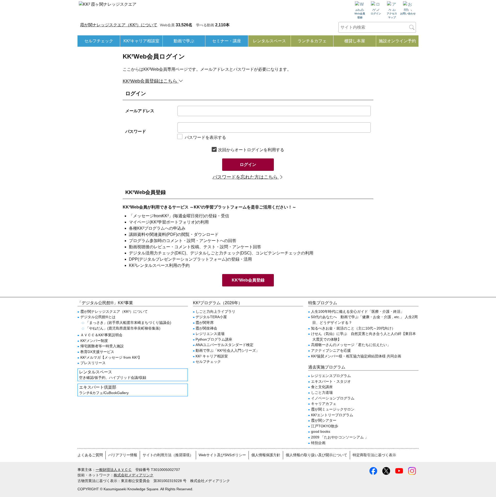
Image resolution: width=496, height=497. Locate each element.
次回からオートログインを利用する (251, 150)
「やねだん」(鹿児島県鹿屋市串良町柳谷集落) (123, 328)
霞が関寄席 (205, 322)
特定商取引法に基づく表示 (374, 455)
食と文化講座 (322, 387)
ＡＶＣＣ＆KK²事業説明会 (101, 335)
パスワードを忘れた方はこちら (246, 177)
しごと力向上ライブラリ (215, 311)
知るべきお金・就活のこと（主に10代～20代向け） (353, 328)
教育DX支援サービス (97, 352)
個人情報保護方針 (265, 455)
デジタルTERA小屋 (211, 317)
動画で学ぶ (184, 41)
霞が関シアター (323, 420)
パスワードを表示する (205, 137)
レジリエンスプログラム (331, 376)
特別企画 (318, 443)
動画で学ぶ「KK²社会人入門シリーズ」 (227, 350)
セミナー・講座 (226, 41)
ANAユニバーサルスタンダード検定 (224, 345)
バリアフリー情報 (122, 455)
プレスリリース (93, 363)
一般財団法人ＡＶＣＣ (114, 470)
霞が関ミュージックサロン (332, 409)
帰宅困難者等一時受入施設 (102, 346)
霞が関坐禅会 (206, 328)
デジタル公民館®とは (97, 317)
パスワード (135, 131)
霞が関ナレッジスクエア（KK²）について (118, 25)
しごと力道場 (322, 392)
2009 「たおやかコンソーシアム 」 (339, 437)
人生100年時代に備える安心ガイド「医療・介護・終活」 (357, 311)
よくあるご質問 (90, 455)
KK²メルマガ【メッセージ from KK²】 (111, 357)
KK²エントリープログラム (332, 415)
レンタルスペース (269, 41)
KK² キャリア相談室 (212, 356)
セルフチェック (98, 41)
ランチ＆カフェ (312, 41)
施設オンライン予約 (397, 41)
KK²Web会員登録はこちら (151, 81)
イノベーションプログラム (332, 398)
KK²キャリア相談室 (141, 41)
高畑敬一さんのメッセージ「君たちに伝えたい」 (351, 345)
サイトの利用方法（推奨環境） (168, 455)
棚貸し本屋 (354, 41)
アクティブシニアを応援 (331, 350)
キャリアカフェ (323, 404)
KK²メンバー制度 (94, 341)
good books (320, 431)
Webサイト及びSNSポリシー (222, 455)
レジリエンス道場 (210, 334)
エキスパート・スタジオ (331, 381)
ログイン (248, 164)
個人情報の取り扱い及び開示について (316, 455)
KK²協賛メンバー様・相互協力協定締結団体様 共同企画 (356, 356)
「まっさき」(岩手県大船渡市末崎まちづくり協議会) (128, 322)
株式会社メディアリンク (133, 475)
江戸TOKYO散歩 (324, 426)
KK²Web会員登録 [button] (248, 280)
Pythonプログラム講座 (214, 339)
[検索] (411, 27)
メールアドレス (139, 111)
